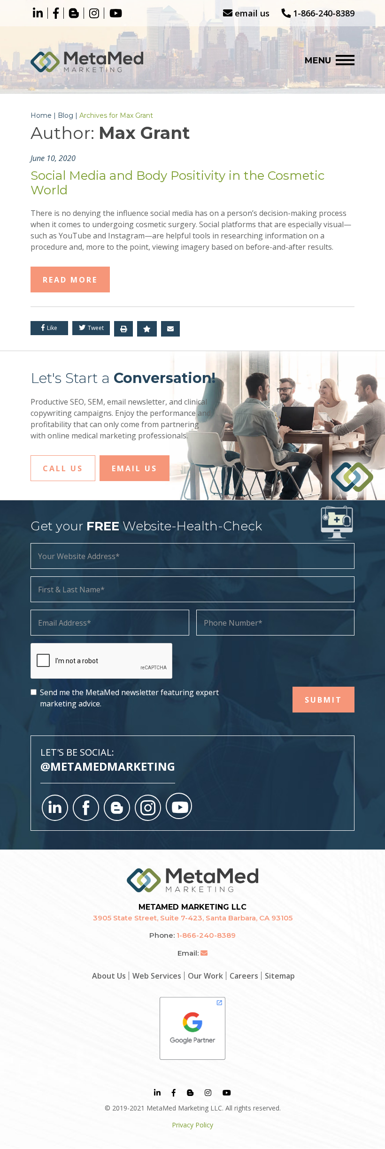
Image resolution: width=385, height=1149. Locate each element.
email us (251, 13)
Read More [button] (70, 280)
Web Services (156, 976)
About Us (109, 976)
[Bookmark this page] (147, 329)
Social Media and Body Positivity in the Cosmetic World (177, 183)
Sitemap (280, 976)
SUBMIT (323, 700)
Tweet (95, 328)
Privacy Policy (192, 1124)
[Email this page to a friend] (170, 329)
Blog (65, 115)
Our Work (205, 976)
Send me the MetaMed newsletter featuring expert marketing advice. (129, 698)
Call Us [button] (63, 468)
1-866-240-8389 (322, 13)
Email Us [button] (134, 468)
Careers (244, 976)
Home (41, 115)
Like (51, 328)
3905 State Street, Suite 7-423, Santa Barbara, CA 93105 (193, 917)
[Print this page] (123, 329)
